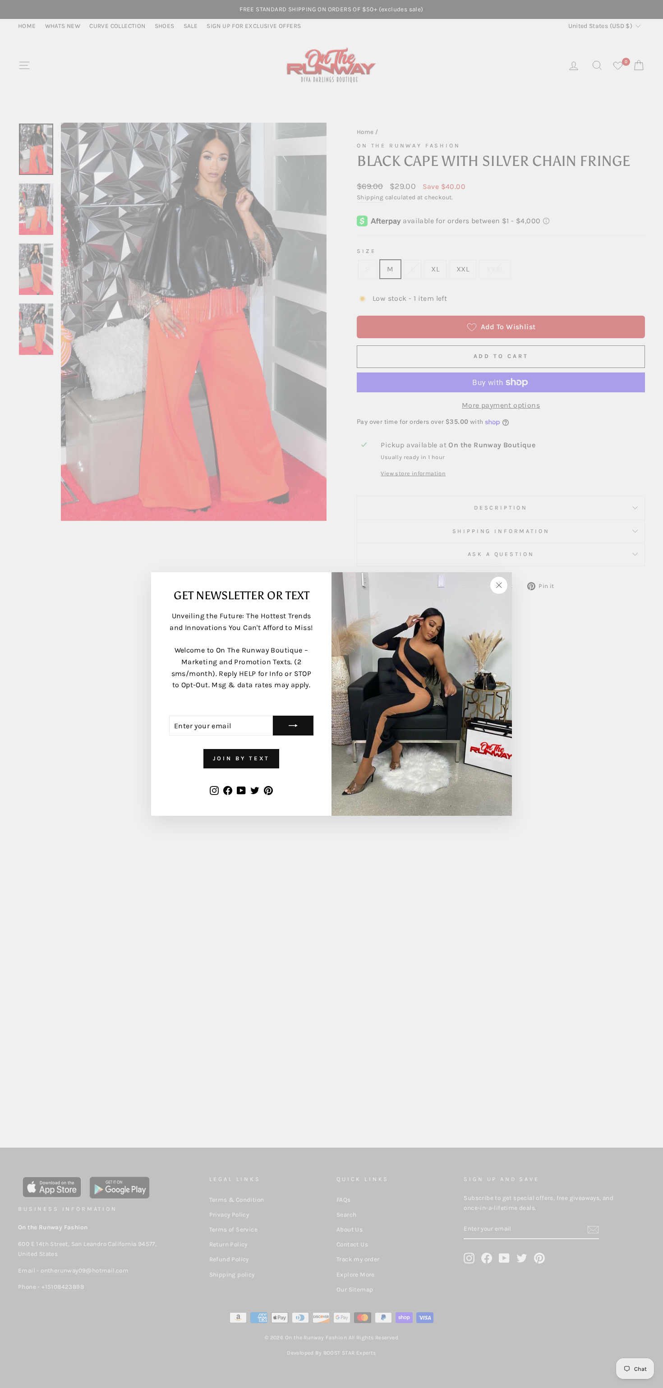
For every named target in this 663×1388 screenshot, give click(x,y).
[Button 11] (293, 725)
